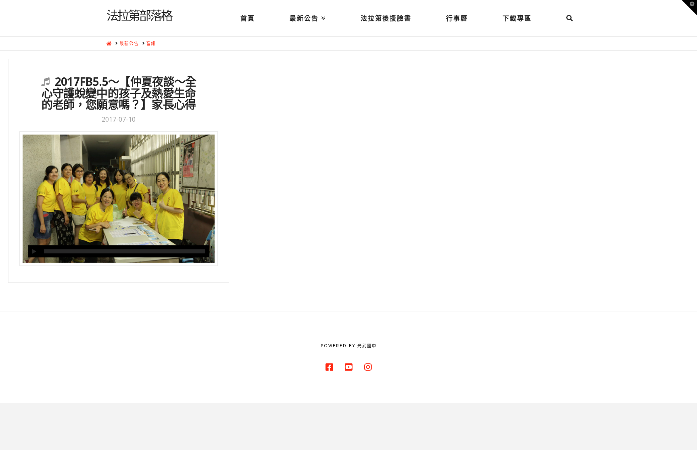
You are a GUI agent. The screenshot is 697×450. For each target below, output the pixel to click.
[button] (689, 7)
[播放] (34, 251)
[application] (118, 251)
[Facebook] (329, 367)
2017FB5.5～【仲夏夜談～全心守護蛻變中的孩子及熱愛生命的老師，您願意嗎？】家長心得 (119, 93)
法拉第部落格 (139, 15)
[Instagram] (367, 367)
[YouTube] (348, 367)
